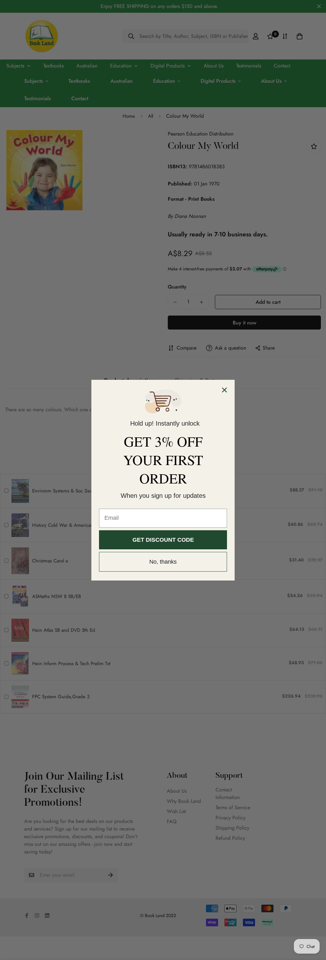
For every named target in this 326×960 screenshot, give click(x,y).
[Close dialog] (224, 390)
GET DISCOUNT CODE (163, 540)
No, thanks (163, 562)
